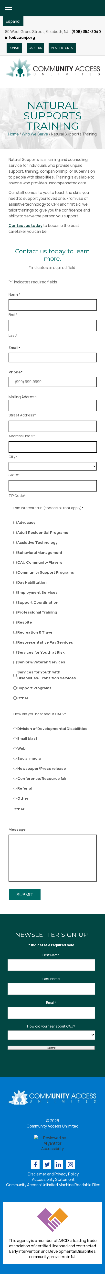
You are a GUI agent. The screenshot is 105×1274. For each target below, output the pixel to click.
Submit (25, 894)
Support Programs (34, 688)
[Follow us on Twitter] (47, 1164)
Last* (13, 335)
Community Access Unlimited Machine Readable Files (53, 1184)
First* (13, 314)
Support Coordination (37, 602)
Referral (24, 788)
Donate (14, 48)
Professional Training (37, 612)
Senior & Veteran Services (41, 662)
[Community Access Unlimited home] (52, 67)
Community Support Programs (45, 572)
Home (13, 134)
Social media (29, 758)
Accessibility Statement (53, 1179)
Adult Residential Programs (42, 532)
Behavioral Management (40, 552)
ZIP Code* (17, 495)
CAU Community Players (39, 562)
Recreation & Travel (35, 632)
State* (14, 474)
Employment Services (37, 592)
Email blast (27, 738)
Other (22, 698)
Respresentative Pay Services (45, 642)
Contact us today (25, 225)
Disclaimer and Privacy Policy (53, 1174)
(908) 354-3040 (86, 31)
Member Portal (62, 48)
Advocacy (26, 522)
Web (21, 748)
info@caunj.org (20, 37)
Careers (35, 48)
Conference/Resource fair (42, 778)
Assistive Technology (37, 542)
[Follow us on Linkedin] (58, 1164)
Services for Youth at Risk (40, 652)
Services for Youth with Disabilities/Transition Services (46, 675)
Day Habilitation (32, 582)
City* (13, 456)
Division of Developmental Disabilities (52, 728)
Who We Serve (35, 134)
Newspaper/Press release (41, 768)
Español (13, 21)
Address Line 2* (22, 435)
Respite (24, 622)
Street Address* (22, 415)
